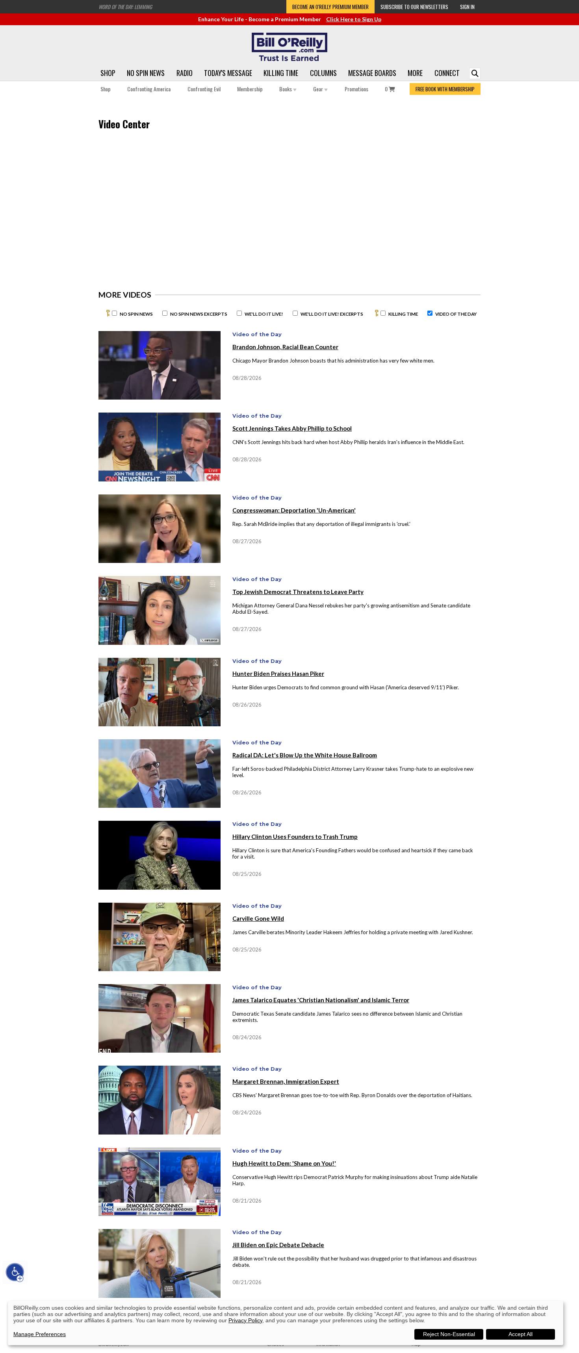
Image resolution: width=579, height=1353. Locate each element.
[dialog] (285, 1323)
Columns (323, 73)
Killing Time (281, 73)
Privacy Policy (245, 1320)
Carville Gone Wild (258, 918)
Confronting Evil (204, 89)
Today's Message (228, 73)
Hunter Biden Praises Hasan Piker (278, 673)
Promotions (356, 89)
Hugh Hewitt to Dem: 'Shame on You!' (284, 1163)
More (415, 73)
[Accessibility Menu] (15, 1272)
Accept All (520, 1334)
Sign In (467, 7)
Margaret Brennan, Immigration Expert (285, 1081)
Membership (250, 89)
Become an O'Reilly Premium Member (330, 7)
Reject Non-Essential (449, 1334)
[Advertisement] (412, 199)
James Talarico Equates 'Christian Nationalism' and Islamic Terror (320, 999)
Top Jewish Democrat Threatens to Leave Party (298, 591)
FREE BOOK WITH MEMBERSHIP (445, 89)
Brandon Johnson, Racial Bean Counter (285, 346)
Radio (184, 73)
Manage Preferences (39, 1334)
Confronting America (149, 89)
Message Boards (372, 73)
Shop (107, 73)
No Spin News (146, 73)
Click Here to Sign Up (353, 19)
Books (286, 89)
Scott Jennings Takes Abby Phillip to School (292, 428)
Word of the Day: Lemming (125, 7)
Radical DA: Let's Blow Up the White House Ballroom (304, 755)
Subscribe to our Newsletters (414, 7)
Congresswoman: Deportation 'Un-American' (294, 510)
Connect (447, 73)
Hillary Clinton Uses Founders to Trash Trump (295, 836)
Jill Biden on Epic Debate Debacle (278, 1244)
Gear (318, 89)
